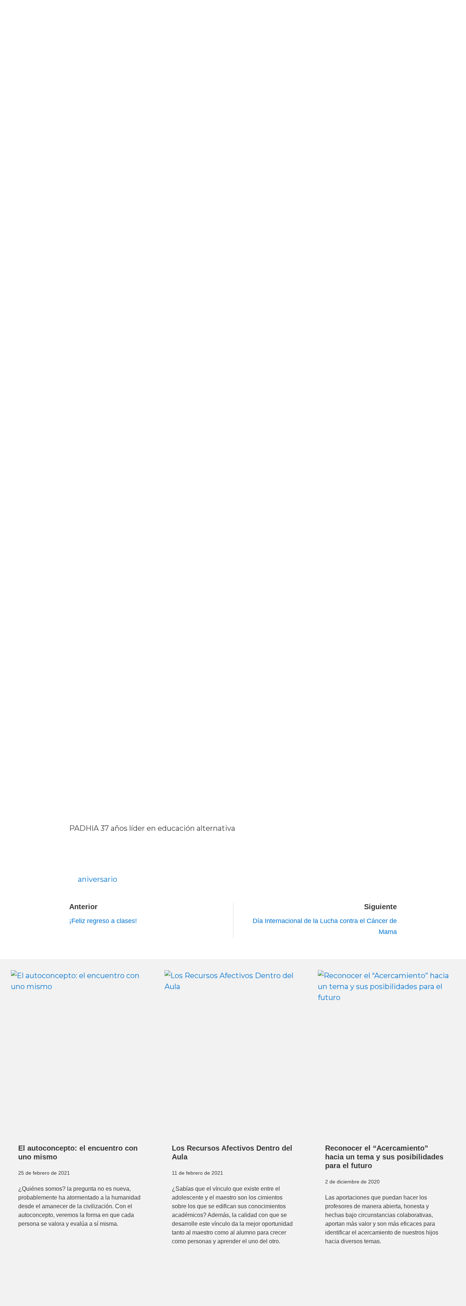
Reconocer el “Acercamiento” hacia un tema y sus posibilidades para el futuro (384, 1157)
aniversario (97, 879)
